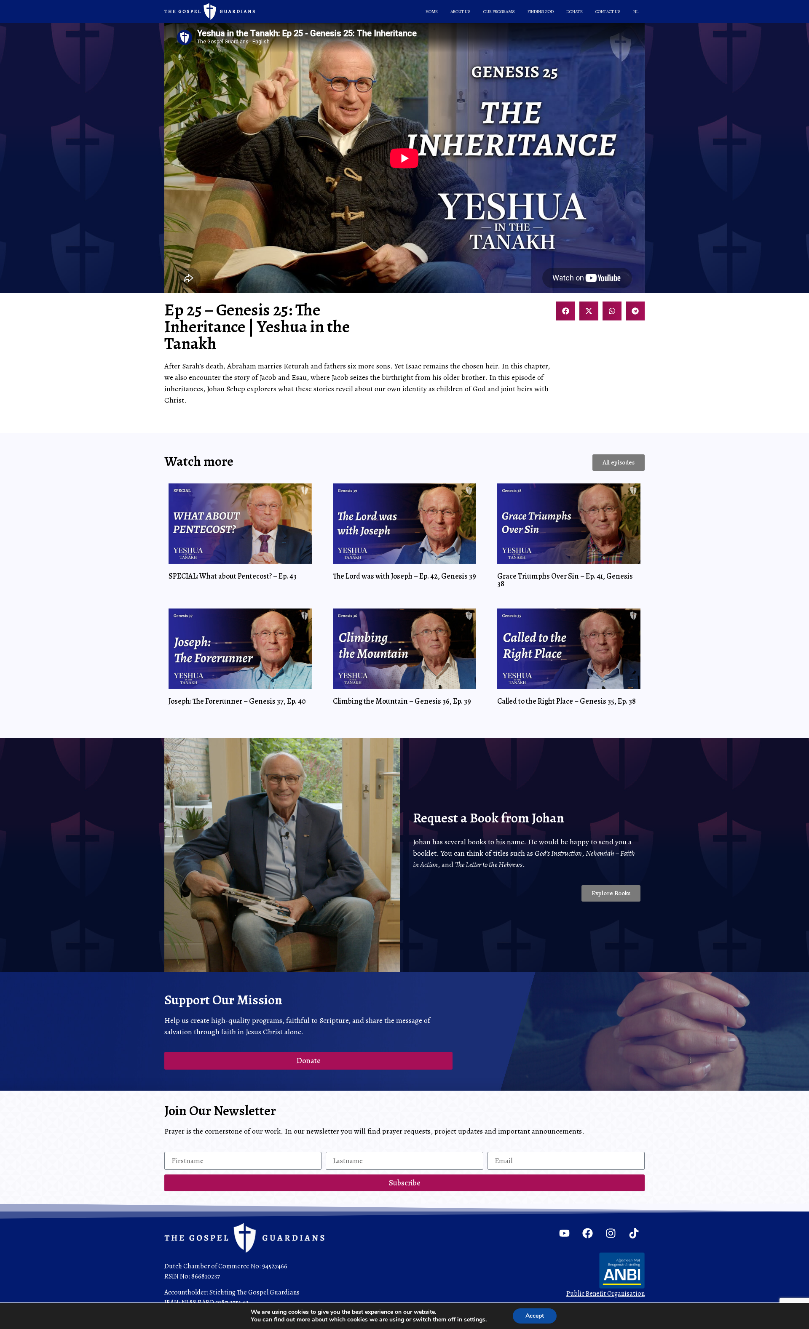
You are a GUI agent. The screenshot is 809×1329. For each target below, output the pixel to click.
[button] (565, 311)
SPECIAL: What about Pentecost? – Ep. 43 (233, 576)
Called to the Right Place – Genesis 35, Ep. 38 (566, 701)
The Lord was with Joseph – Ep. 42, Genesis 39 (404, 576)
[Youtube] (564, 1233)
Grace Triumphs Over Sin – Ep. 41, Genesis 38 (565, 580)
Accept (534, 1316)
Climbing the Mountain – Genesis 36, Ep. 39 (402, 701)
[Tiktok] (634, 1233)
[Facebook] (587, 1233)
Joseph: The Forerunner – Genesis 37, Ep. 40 (237, 701)
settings (474, 1320)
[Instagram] (610, 1233)
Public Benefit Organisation (605, 1293)
